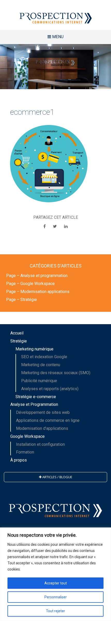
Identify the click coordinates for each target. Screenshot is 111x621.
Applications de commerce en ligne (48, 420)
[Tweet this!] (55, 226)
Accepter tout (55, 583)
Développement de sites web (43, 412)
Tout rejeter (55, 611)
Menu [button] (57, 36)
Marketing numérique (34, 349)
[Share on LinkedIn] (66, 226)
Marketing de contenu (40, 364)
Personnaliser (55, 597)
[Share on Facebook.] (45, 226)
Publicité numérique (39, 380)
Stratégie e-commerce (35, 396)
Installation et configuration (40, 444)
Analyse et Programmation (34, 404)
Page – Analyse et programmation (37, 275)
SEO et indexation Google (44, 356)
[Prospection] (55, 15)
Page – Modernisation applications (37, 291)
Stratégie (18, 341)
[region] (55, 574)
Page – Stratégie (21, 299)
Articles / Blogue (57, 477)
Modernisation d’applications (42, 428)
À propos (18, 460)
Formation (25, 452)
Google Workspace (27, 436)
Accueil (16, 333)
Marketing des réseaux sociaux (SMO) (55, 372)
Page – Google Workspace (30, 283)
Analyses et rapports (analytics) (49, 388)
